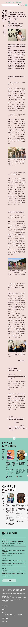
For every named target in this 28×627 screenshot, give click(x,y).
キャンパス (20, 614)
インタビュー (11, 26)
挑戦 (21, 26)
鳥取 (16, 25)
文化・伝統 (8, 472)
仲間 (13, 519)
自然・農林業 (11, 23)
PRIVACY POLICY (5, 606)
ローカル (6, 614)
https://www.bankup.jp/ (14, 370)
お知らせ (4, 621)
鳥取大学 (21, 23)
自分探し (12, 470)
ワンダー (4, 612)
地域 (13, 25)
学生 (10, 25)
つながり (17, 26)
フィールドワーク (20, 472)
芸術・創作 (8, 473)
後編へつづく (21, 360)
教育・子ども (19, 471)
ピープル (13, 614)
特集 (3, 609)
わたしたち (5, 618)
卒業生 (16, 23)
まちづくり (20, 25)
